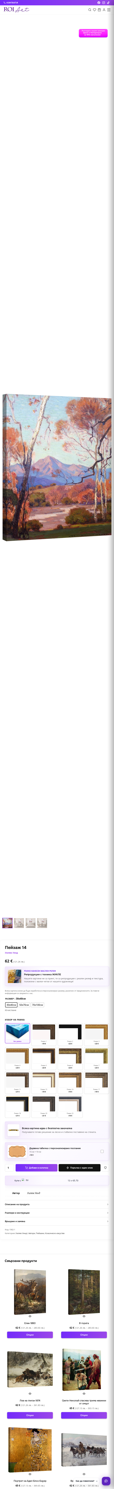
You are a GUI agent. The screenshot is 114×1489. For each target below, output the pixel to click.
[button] (105, 1168)
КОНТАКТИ (12, 3)
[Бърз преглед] (30, 1316)
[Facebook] (99, 3)
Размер (9, 998)
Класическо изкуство (55, 1233)
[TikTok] (108, 3)
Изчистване (10, 1010)
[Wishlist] (94, 9)
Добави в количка (38, 1167)
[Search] (89, 9)
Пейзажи (40, 1233)
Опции (30, 1334)
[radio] (11, 1005)
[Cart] (99, 9)
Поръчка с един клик (81, 1167)
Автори (31, 1233)
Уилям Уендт (21, 1233)
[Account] (104, 9)
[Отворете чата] (106, 1481)
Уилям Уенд (11, 952)
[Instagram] (104, 3)
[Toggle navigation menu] (108, 9)
